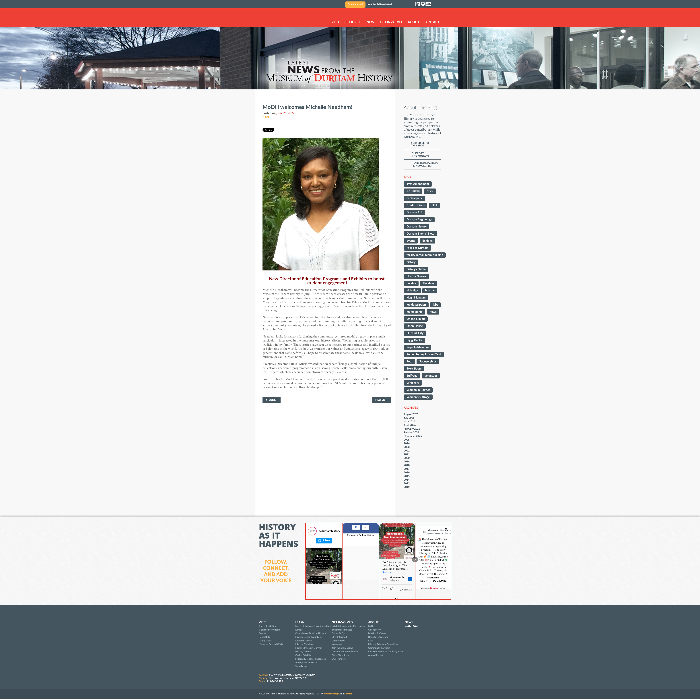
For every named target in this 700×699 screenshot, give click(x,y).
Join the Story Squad (342, 648)
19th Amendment (418, 183)
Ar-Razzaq (413, 191)
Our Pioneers (339, 659)
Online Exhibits (303, 655)
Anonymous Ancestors (307, 662)
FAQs (371, 626)
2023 (407, 447)
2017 (407, 469)
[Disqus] (326, 459)
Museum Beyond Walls (271, 644)
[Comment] (390, 590)
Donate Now (338, 641)
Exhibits (427, 240)
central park (414, 198)
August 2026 (411, 414)
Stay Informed (339, 637)
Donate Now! (355, 4)
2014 (407, 479)
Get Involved (392, 22)
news (433, 311)
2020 (407, 458)
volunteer (431, 375)
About (413, 22)
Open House (415, 326)
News (371, 22)
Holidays (428, 283)
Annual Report (375, 655)
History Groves (416, 276)
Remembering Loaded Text (424, 354)
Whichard (413, 382)
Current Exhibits (267, 626)
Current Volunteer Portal (345, 652)
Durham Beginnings (419, 219)
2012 (407, 487)
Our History (374, 630)
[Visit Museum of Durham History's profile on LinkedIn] (386, 579)
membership (415, 311)
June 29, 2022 (285, 113)
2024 (407, 443)
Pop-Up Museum (418, 347)
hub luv (430, 290)
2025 (407, 439)
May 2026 (409, 421)
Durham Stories (303, 641)
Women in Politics (418, 389)
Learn (299, 622)
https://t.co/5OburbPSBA (433, 581)
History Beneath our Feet (308, 637)
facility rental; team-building (425, 255)
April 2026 (410, 425)
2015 (407, 476)
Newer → (381, 400)
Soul (409, 361)
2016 (407, 472)
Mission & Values (377, 633)
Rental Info (264, 637)
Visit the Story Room (269, 630)
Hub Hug (412, 290)
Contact (432, 22)
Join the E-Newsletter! (379, 4)
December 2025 (413, 436)
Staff (370, 641)
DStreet (348, 694)
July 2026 (409, 418)
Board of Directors (378, 637)
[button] (379, 559)
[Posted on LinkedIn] (410, 579)
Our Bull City (415, 333)
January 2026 (411, 432)
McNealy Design (332, 694)
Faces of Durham (417, 247)
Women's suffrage (418, 397)
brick (430, 191)
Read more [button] (388, 572)
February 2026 (412, 428)
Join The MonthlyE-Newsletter (425, 164)
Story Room (414, 368)
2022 (407, 450)
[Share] (365, 527)
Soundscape (301, 666)
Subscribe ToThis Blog (420, 144)
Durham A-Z (414, 212)
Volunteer (337, 644)
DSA (435, 205)
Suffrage (412, 375)
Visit (335, 22)
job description (416, 304)
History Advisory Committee (383, 644)
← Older (271, 400)
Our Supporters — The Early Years (385, 652)
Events (262, 633)
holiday (411, 283)
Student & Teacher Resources (310, 659)
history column (416, 269)
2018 (407, 465)
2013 (407, 483)
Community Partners (379, 648)
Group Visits (265, 641)
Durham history (417, 226)
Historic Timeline (304, 644)
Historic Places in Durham (308, 648)
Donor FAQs (338, 633)
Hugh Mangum (416, 297)
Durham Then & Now (420, 233)
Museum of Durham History (360, 535)
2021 (407, 454)
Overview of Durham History (310, 633)
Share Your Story (340, 655)
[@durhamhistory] (312, 531)
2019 (407, 461)
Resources (352, 22)
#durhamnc (433, 578)
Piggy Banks (414, 340)
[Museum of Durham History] (275, 17)
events (411, 240)
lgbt (435, 304)
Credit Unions (416, 205)
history (411, 262)
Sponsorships (427, 361)
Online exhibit (416, 318)
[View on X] (446, 529)
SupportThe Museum (420, 154)
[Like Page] (356, 527)
